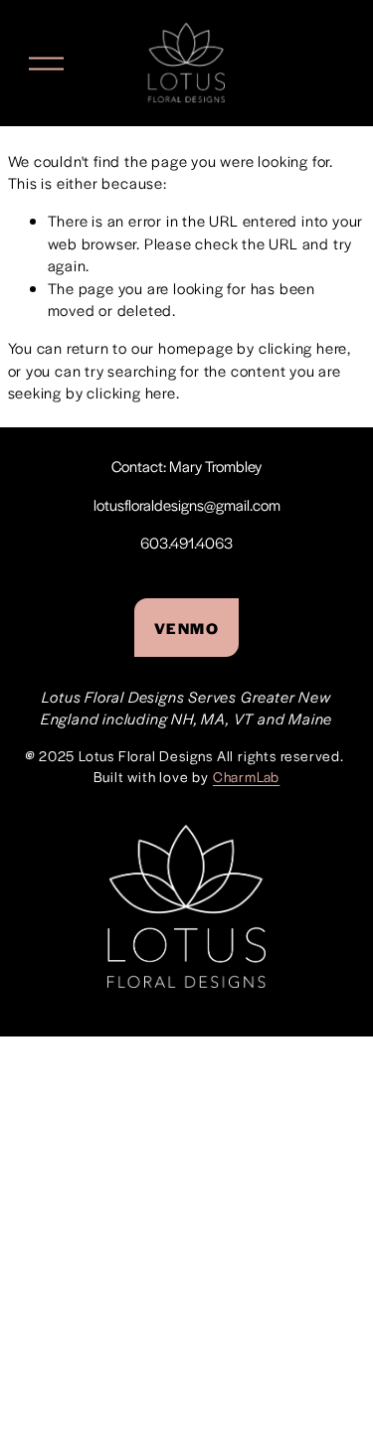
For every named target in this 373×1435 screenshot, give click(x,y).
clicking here (303, 347)
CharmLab (246, 776)
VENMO (187, 627)
